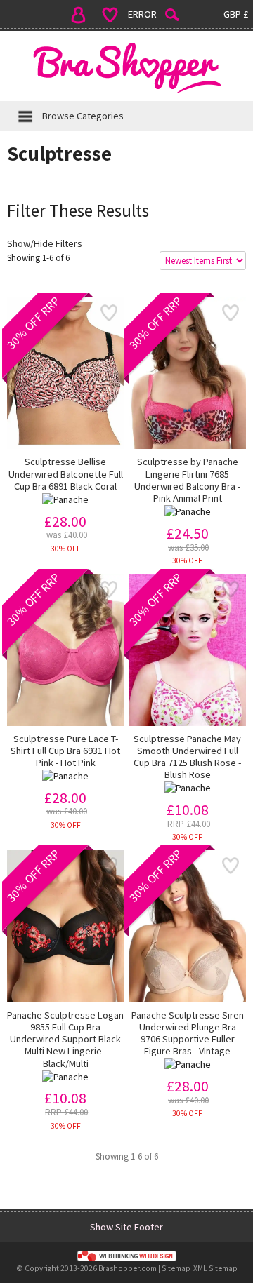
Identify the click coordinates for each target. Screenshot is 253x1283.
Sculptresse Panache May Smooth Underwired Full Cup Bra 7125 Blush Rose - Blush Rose (187, 757)
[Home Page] (126, 67)
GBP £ (235, 14)
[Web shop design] (126, 1255)
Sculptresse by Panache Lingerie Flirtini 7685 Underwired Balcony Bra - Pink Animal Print (187, 480)
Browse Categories (83, 115)
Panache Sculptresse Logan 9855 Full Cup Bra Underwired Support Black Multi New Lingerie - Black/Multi (65, 1039)
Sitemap (176, 1268)
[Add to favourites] (108, 312)
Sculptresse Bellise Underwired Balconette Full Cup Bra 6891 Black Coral (65, 474)
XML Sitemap (215, 1268)
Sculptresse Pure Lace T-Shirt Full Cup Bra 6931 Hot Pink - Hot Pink (65, 751)
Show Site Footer (126, 1227)
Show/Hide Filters (44, 243)
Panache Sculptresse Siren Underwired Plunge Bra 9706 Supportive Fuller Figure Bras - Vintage (187, 1033)
